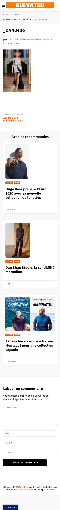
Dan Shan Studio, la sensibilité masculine (29, 270)
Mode (17, 183)
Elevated (23, 487)
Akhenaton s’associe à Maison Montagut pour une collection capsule (29, 345)
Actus (9, 183)
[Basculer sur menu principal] (3, 6)
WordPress (50, 489)
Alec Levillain (15, 39)
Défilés (17, 14)
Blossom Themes (26, 489)
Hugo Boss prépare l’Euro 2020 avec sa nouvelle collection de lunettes (25, 193)
